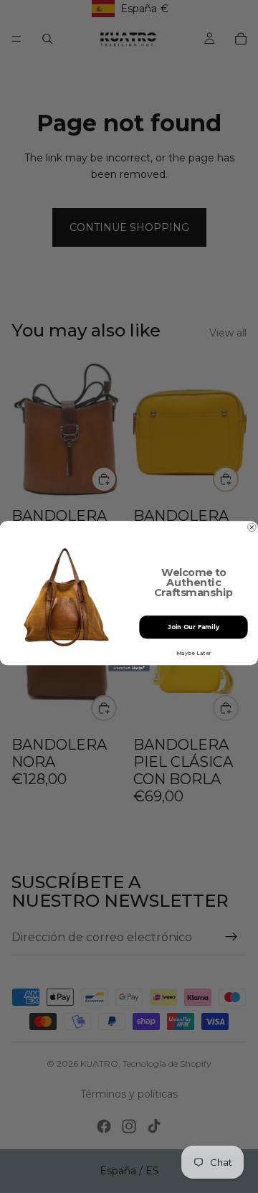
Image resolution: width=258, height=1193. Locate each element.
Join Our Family (193, 627)
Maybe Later (193, 653)
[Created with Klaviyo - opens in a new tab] (129, 669)
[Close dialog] (252, 528)
